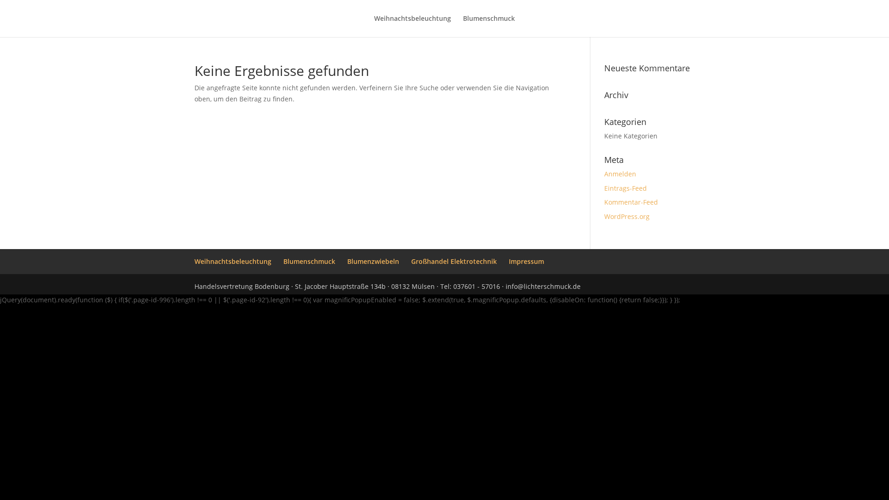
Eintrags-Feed (625, 188)
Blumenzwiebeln (373, 261)
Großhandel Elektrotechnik (454, 261)
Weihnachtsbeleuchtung (412, 19)
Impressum (526, 261)
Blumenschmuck (489, 19)
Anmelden (620, 173)
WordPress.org (627, 216)
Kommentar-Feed (631, 202)
